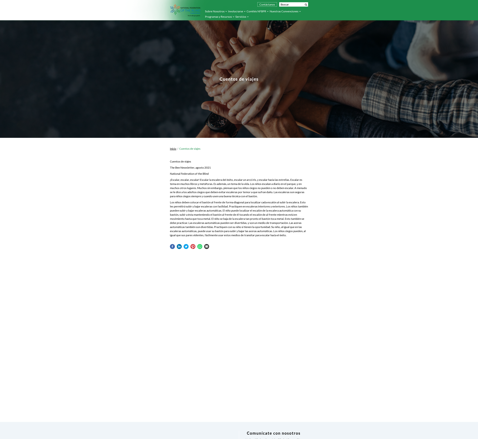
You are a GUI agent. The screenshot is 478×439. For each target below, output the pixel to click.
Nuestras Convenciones (284, 11)
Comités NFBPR (256, 11)
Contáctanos (267, 4)
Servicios (240, 16)
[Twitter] (186, 246)
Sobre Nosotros (215, 11)
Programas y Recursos (218, 16)
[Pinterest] (192, 246)
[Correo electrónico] (206, 246)
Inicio (173, 148)
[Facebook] (172, 246)
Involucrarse (235, 11)
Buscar (306, 4)
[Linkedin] (179, 246)
